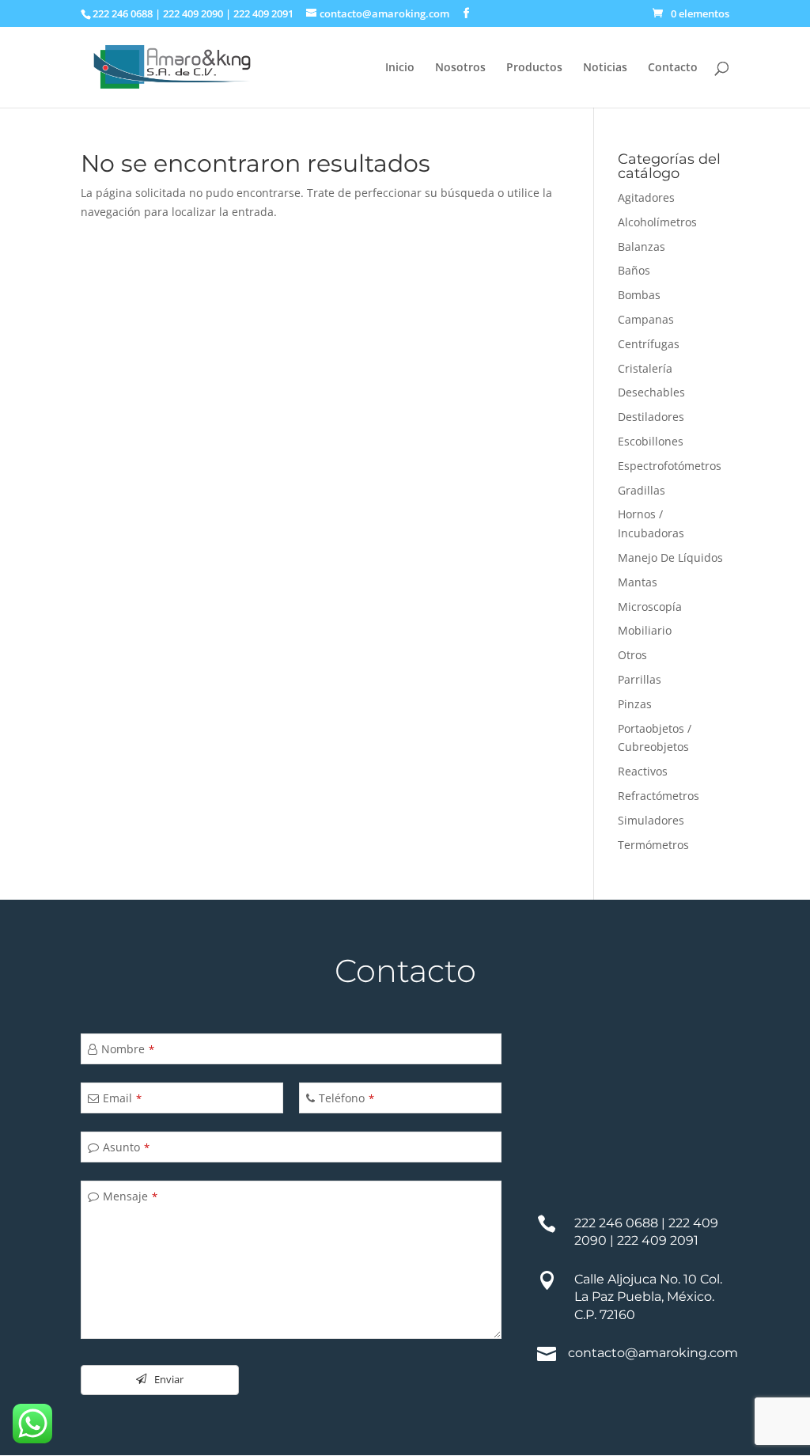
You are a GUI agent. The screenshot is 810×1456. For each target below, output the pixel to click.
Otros (632, 654)
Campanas (646, 319)
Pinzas (635, 703)
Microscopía (650, 606)
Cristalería (645, 368)
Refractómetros (658, 795)
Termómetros (653, 844)
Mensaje (130, 1196)
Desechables (651, 392)
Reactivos (643, 771)
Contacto (673, 68)
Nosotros (460, 68)
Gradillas (641, 490)
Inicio (399, 68)
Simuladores (651, 820)
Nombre (127, 1048)
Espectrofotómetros (669, 465)
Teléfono (346, 1097)
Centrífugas (648, 343)
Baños (634, 270)
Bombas (639, 294)
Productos (534, 68)
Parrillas (639, 679)
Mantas (637, 582)
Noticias (605, 68)
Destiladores (651, 416)
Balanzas (641, 246)
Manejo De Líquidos (670, 557)
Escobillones (650, 441)
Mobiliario (645, 630)
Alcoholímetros (657, 221)
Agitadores (646, 197)
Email (122, 1097)
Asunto (126, 1147)
